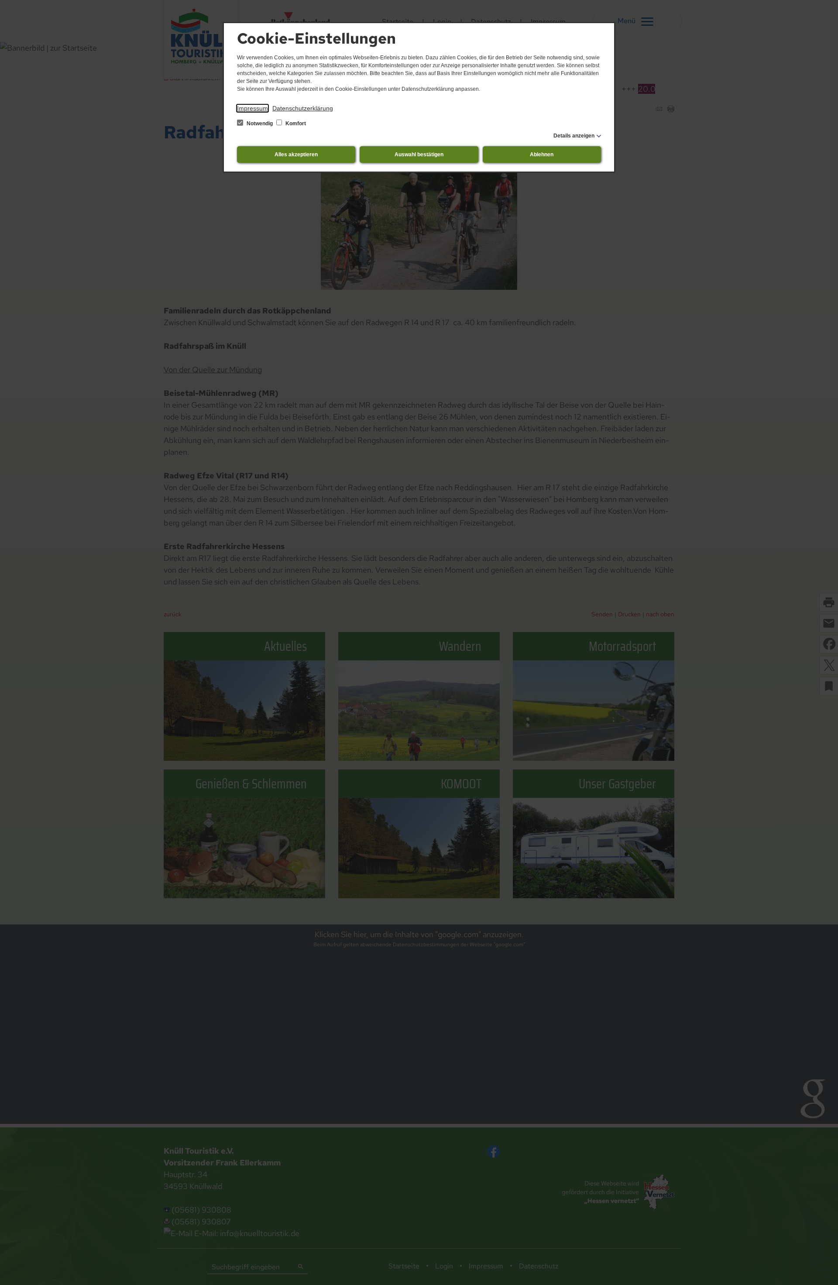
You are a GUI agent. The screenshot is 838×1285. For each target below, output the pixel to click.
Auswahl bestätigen (419, 154)
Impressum (252, 108)
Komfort (295, 123)
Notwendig (259, 123)
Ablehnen (541, 154)
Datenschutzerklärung (302, 108)
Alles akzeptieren (296, 154)
